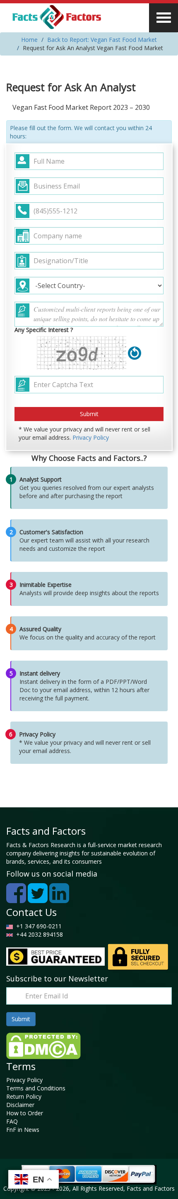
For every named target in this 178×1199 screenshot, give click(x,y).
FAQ (12, 1121)
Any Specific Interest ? (43, 330)
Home (29, 40)
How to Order (24, 1113)
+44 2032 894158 (38, 934)
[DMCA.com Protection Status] (43, 1045)
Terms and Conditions (35, 1088)
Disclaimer (20, 1105)
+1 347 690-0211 (37, 926)
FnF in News (22, 1130)
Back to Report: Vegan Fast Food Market (102, 40)
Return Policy (23, 1096)
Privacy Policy (90, 437)
